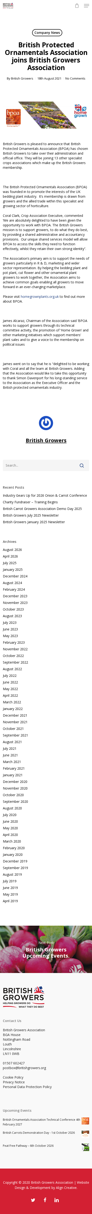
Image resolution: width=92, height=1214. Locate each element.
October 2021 (13, 728)
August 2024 (12, 582)
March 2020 (12, 841)
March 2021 (12, 761)
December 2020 (15, 781)
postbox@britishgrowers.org (24, 1068)
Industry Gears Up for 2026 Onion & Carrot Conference (45, 495)
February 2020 (14, 848)
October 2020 (13, 795)
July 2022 (10, 675)
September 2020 (15, 801)
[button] (86, 5)
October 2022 (13, 655)
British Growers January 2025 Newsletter (34, 522)
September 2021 (15, 735)
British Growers (22, 78)
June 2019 (10, 887)
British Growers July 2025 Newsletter (31, 515)
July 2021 (10, 748)
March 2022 (12, 702)
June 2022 (10, 682)
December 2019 (15, 861)
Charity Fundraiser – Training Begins (30, 502)
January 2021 (13, 775)
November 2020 (15, 788)
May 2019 (10, 894)
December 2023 (15, 596)
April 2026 (10, 556)
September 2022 (15, 662)
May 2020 (10, 828)
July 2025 (10, 563)
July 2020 (10, 814)
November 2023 (15, 602)
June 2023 (10, 629)
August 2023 (12, 616)
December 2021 (15, 715)
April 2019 (10, 901)
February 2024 (14, 589)
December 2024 (15, 576)
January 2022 (13, 708)
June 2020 (10, 821)
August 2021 (12, 742)
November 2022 (15, 649)
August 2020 (12, 808)
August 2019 (12, 874)
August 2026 (12, 549)
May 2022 (10, 689)
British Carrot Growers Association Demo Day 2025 (42, 508)
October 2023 (13, 609)
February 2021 (14, 768)
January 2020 (13, 854)
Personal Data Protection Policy (27, 1087)
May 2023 (10, 636)
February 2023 (14, 642)
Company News (47, 32)
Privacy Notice (14, 1082)
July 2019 (10, 881)
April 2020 (10, 834)
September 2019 (15, 868)
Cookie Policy (13, 1077)
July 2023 (10, 622)
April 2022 (10, 695)
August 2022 (12, 669)
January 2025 (13, 569)
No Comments (75, 78)
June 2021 (10, 755)
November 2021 (15, 722)
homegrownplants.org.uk (40, 296)
